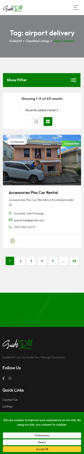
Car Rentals (17, 141)
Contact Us (10, 400)
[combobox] (42, 110)
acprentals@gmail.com (29, 220)
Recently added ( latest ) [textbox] (41, 110)
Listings (7, 406)
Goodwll (19, 213)
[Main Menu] (76, 7)
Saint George (35, 213)
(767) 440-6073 (24, 227)
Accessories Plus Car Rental (33, 192)
